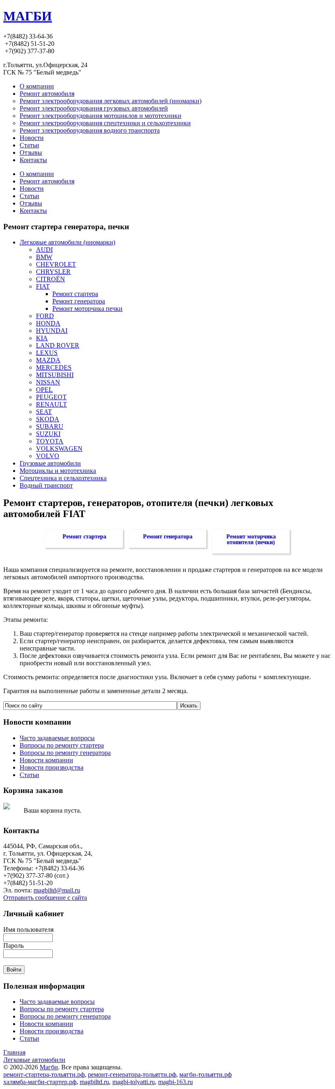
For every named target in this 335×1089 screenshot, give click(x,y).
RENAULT (51, 404)
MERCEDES (53, 367)
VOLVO (47, 455)
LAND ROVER (57, 345)
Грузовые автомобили (50, 463)
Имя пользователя (28, 929)
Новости (32, 188)
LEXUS (47, 352)
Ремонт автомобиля (47, 181)
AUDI (44, 249)
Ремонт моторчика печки (87, 308)
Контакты (33, 210)
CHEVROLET (56, 264)
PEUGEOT (51, 396)
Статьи (29, 195)
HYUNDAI (51, 330)
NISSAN (48, 382)
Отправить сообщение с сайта (45, 897)
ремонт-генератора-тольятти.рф (132, 1074)
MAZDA (48, 360)
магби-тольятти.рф (205, 1074)
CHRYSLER (53, 271)
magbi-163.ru (175, 1081)
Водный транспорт (46, 485)
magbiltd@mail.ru (57, 890)
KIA (42, 337)
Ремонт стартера (75, 293)
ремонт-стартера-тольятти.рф (44, 1074)
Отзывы (31, 203)
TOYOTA (49, 441)
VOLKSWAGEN (59, 448)
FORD (45, 315)
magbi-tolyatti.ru (133, 1081)
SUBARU (49, 426)
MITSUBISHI (55, 374)
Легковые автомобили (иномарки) (67, 242)
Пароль (13, 945)
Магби (49, 1067)
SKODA (47, 419)
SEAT (44, 411)
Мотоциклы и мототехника (58, 470)
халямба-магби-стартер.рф (39, 1081)
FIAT (43, 286)
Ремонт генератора (78, 301)
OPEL (44, 389)
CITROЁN (50, 279)
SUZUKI (48, 433)
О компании (37, 173)
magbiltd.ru (94, 1081)
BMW (44, 256)
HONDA (48, 323)
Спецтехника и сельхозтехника (63, 477)
